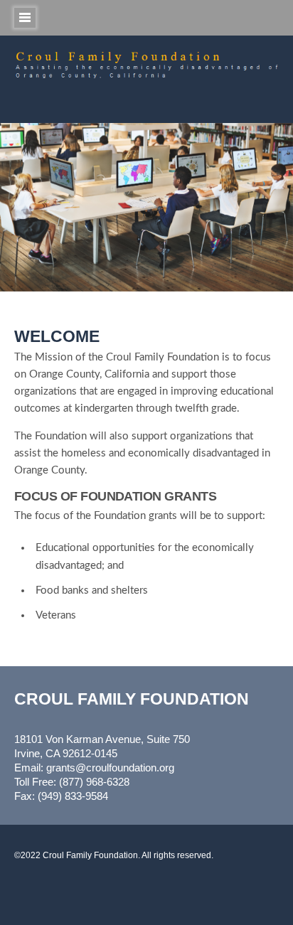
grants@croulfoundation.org (110, 767)
